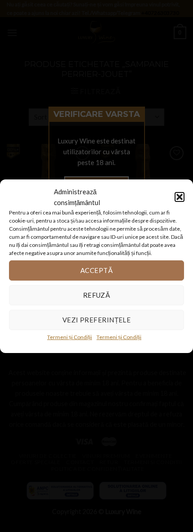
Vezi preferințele (96, 320)
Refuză (96, 295)
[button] (179, 196)
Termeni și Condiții (69, 336)
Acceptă (96, 270)
